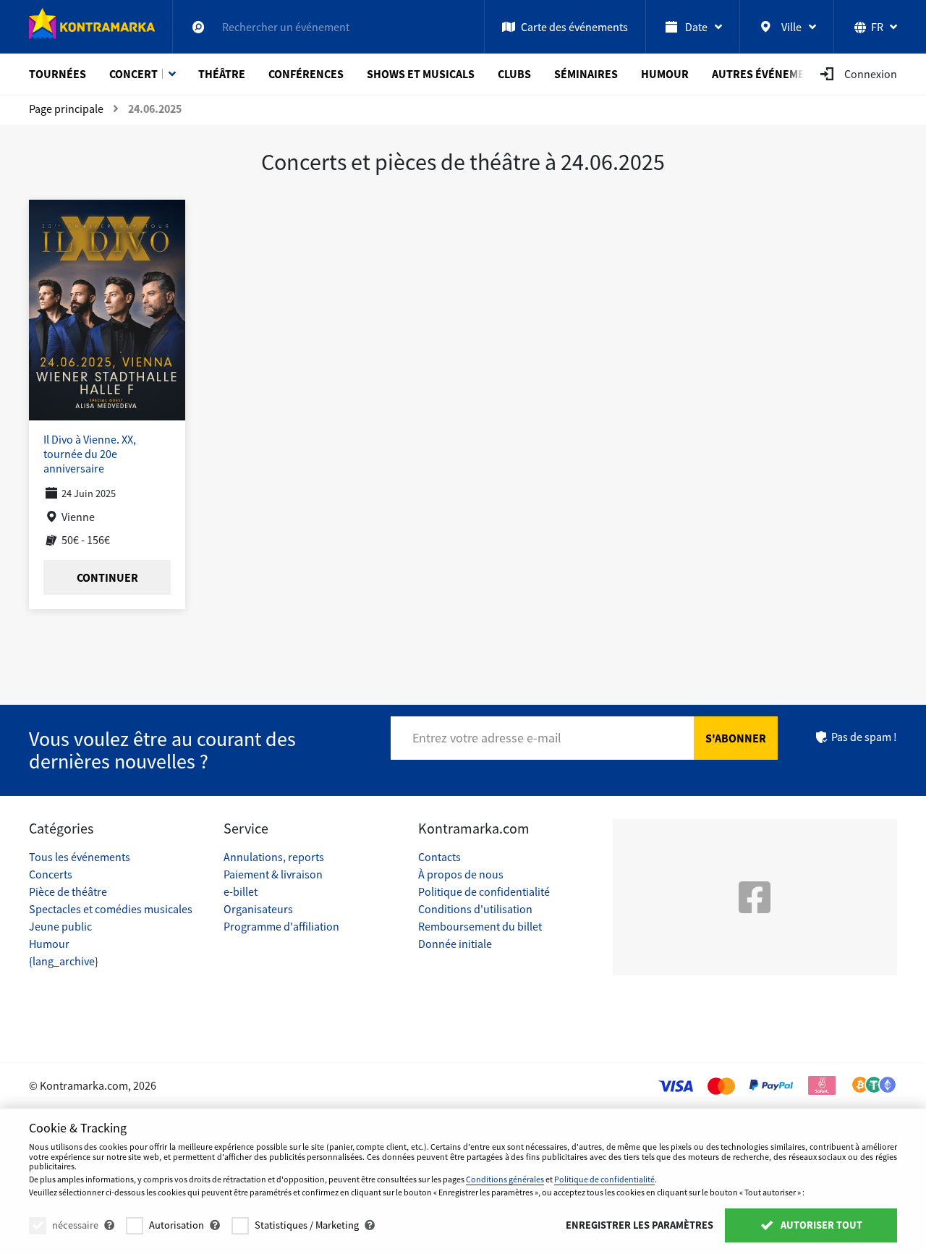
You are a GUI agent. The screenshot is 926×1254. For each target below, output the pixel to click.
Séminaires (586, 74)
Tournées (57, 74)
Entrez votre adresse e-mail (486, 737)
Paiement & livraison (273, 874)
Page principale (66, 108)
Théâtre (221, 74)
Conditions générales (505, 1179)
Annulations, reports (274, 857)
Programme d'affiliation (281, 926)
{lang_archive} (63, 961)
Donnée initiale (455, 943)
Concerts (50, 874)
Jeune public (60, 926)
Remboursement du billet (480, 926)
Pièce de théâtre (68, 891)
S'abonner (735, 738)
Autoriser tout (820, 1225)
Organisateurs (258, 909)
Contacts (439, 857)
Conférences (306, 74)
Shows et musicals (421, 74)
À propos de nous (461, 874)
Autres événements (768, 74)
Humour (665, 74)
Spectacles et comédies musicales (110, 909)
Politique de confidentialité (484, 891)
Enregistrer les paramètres (639, 1225)
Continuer (107, 577)
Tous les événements (79, 857)
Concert (133, 74)
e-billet (241, 891)
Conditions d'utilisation (475, 909)
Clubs (514, 74)
